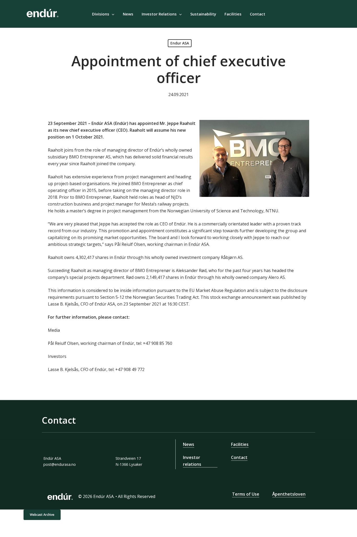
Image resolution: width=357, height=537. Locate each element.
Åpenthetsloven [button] (289, 494)
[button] (42, 515)
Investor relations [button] (192, 461)
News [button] (188, 444)
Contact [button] (239, 457)
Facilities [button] (240, 444)
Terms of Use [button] (245, 494)
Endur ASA (179, 43)
